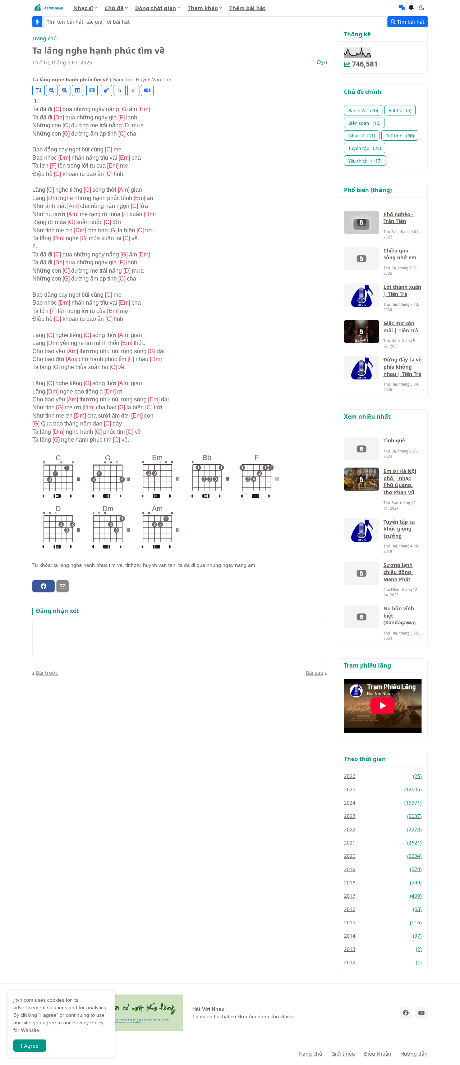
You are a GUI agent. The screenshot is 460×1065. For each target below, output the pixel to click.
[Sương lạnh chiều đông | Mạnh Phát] (361, 573)
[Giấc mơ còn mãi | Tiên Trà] (361, 331)
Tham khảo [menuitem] (203, 8)
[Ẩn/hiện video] (92, 90)
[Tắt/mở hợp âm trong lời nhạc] (106, 90)
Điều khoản (377, 1053)
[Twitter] (75, 586)
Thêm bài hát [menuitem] (247, 8)
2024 (383, 802)
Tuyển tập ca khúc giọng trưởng (399, 528)
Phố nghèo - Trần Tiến (398, 218)
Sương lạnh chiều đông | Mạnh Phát (399, 571)
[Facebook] (43, 586)
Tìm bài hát (410, 21)
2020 (383, 855)
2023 (383, 816)
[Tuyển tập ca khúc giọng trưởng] (361, 530)
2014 (383, 935)
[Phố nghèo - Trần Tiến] (361, 222)
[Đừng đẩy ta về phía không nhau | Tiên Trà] (361, 367)
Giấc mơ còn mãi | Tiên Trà (400, 327)
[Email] (62, 586)
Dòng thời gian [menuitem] (155, 8)
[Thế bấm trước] (43, 496)
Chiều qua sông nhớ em (400, 254)
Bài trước (47, 672)
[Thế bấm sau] (71, 496)
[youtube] (421, 1013)
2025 (383, 789)
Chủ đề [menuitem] (114, 8)
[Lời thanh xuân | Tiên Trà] (361, 295)
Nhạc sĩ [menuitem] (83, 8)
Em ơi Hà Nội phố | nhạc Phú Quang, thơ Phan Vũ (399, 482)
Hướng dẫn (414, 1053)
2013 (383, 949)
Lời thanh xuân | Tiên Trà (402, 290)
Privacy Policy (88, 1022)
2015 (383, 922)
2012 (383, 962)
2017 (383, 895)
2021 (383, 842)
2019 (383, 869)
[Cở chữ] (38, 90)
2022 (383, 829)
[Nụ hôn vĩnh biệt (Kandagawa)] (361, 616)
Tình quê (394, 440)
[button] (421, 7)
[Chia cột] (77, 90)
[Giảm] (52, 90)
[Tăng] (64, 90)
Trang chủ (44, 39)
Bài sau (314, 672)
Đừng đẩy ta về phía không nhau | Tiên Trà (402, 366)
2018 (383, 882)
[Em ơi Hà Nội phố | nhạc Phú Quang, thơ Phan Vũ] (361, 479)
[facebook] (406, 1013)
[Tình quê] (361, 448)
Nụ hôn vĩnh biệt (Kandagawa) (399, 615)
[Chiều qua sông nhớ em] (361, 258)
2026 (383, 776)
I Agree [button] (29, 1045)
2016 (383, 909)
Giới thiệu (343, 1053)
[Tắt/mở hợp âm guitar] (147, 90)
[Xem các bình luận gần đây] (402, 7)
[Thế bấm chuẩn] (57, 496)
